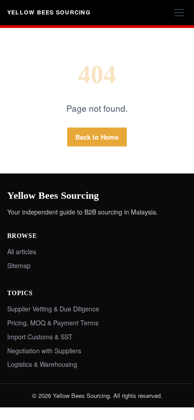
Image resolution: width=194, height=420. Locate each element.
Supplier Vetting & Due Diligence (53, 308)
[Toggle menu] (179, 12)
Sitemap (19, 265)
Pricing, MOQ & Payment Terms (52, 322)
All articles (21, 251)
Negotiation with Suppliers (44, 350)
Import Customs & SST (40, 336)
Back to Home (97, 137)
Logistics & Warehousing (42, 364)
